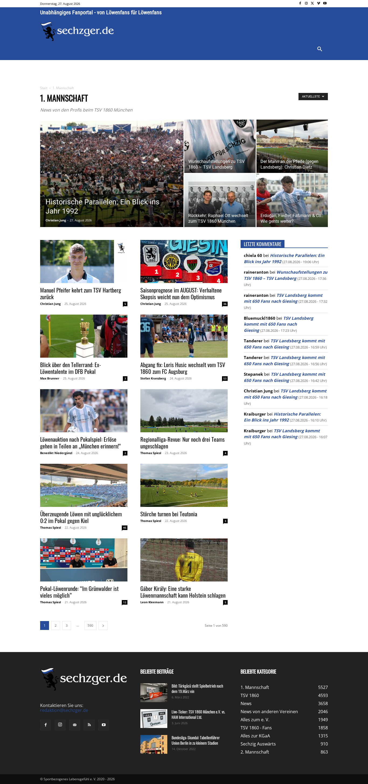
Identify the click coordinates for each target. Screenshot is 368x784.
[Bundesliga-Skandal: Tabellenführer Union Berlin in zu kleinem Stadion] (153, 744)
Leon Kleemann (152, 602)
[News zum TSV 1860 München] (77, 31)
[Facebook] (300, 4)
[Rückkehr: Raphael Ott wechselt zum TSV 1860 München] (220, 200)
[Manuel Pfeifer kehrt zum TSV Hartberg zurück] (83, 261)
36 (225, 304)
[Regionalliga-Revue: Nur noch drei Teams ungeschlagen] (184, 410)
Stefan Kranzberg (153, 378)
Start (43, 88)
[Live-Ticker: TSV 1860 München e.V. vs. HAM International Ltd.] (153, 718)
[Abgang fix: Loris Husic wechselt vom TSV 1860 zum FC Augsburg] (184, 336)
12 (124, 602)
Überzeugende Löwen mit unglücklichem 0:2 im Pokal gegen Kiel (81, 517)
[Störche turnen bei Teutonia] (184, 485)
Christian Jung (56, 220)
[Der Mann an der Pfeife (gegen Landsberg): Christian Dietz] (292, 146)
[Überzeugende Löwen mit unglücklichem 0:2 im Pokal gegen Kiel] (83, 485)
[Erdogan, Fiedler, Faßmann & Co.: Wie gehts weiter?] (292, 200)
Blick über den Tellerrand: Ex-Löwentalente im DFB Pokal (70, 367)
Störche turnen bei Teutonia (168, 514)
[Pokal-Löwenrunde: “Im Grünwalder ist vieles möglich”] (83, 559)
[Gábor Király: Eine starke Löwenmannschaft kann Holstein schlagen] (184, 559)
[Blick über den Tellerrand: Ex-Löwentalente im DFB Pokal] (83, 336)
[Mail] (74, 725)
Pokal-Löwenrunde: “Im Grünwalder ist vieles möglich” (79, 591)
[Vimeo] (318, 4)
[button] (320, 49)
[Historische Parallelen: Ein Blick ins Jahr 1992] (111, 182)
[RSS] (89, 725)
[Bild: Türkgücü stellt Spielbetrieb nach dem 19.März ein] (153, 692)
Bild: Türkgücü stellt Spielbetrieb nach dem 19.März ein (197, 688)
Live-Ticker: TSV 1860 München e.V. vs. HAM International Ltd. (198, 714)
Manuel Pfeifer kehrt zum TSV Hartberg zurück (80, 293)
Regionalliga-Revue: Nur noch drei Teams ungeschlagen (182, 442)
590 (90, 625)
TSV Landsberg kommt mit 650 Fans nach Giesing (278, 324)
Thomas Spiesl (150, 453)
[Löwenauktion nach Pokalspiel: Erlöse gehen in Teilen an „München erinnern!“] (83, 410)
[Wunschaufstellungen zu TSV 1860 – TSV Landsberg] (220, 146)
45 (124, 527)
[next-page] (103, 625)
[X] (313, 4)
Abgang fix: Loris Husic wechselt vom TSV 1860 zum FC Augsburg (182, 367)
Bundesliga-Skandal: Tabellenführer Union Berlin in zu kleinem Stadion (196, 740)
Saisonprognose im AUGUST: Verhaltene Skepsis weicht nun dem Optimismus (181, 293)
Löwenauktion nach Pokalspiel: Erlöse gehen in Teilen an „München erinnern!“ (80, 442)
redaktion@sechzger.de (64, 710)
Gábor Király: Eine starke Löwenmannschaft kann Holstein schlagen (182, 591)
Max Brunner (49, 378)
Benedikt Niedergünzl (56, 453)
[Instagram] (306, 4)
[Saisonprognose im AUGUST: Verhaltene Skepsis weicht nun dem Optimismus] (184, 261)
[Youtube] (325, 4)
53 (225, 378)
